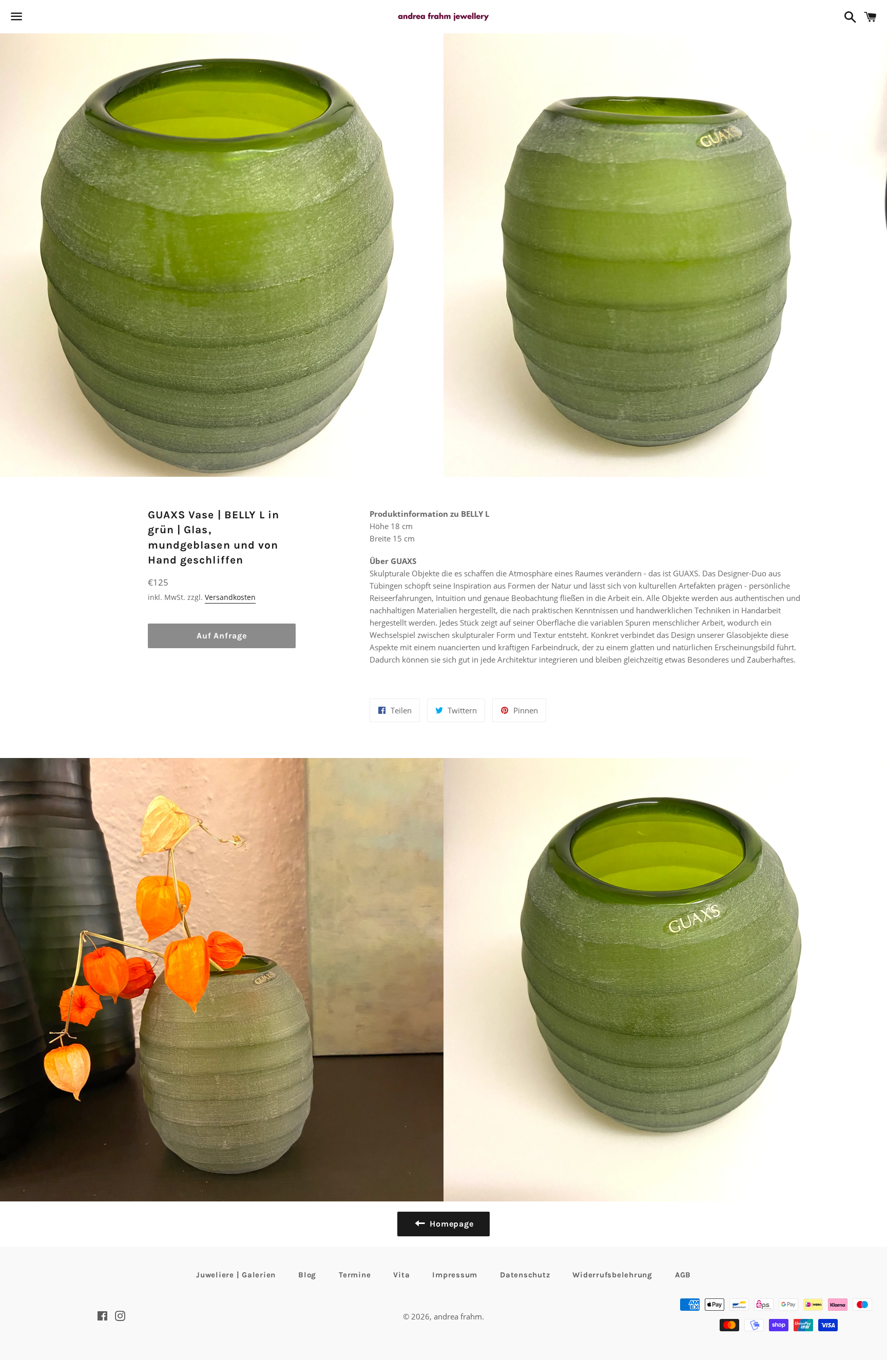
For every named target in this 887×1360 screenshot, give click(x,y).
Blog (307, 1274)
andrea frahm (458, 1316)
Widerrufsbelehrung (612, 1274)
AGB (683, 1274)
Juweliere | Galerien (236, 1274)
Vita (401, 1274)
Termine (355, 1274)
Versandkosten (230, 597)
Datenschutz (525, 1274)
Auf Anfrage (222, 635)
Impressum (454, 1274)
